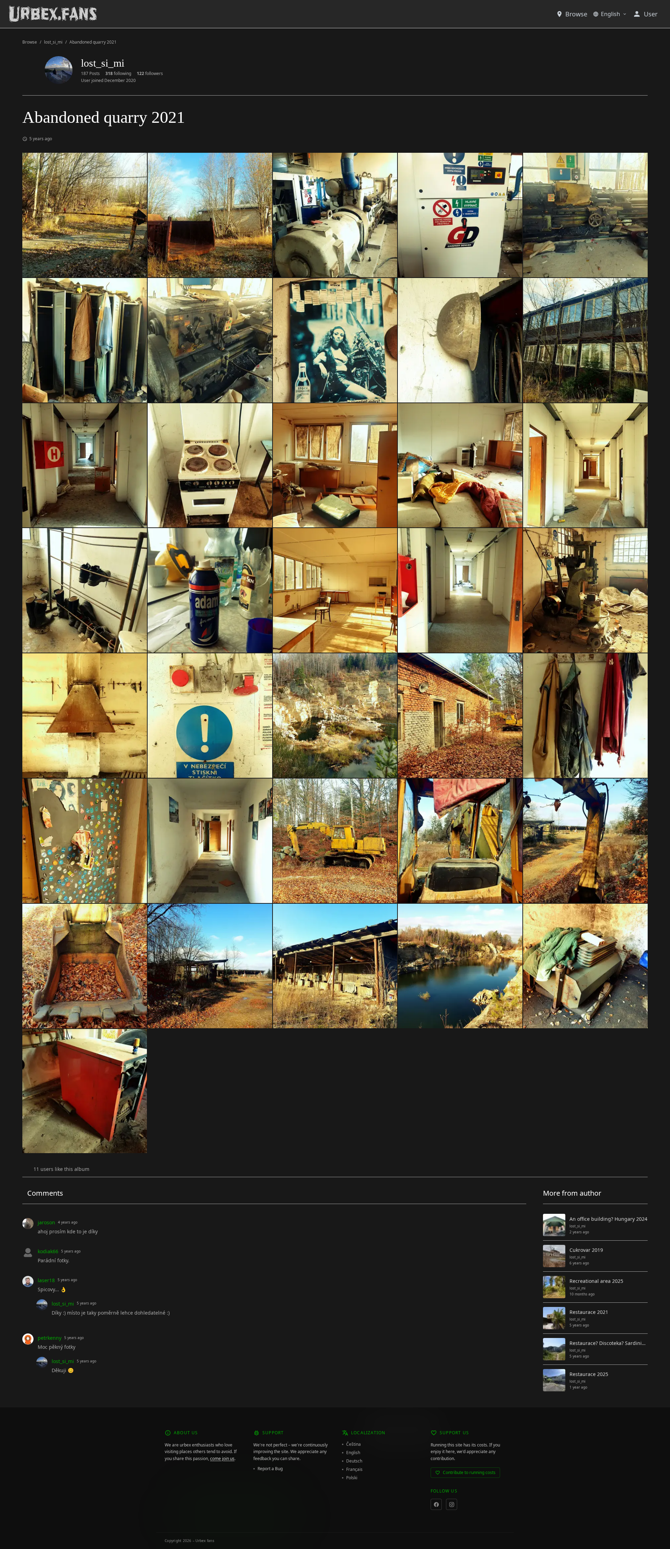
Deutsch (354, 1461)
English (610, 14)
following (118, 73)
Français (354, 1469)
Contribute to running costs (469, 1472)
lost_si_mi (53, 42)
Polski (351, 1478)
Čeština (353, 1444)
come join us (222, 1458)
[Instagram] (451, 1504)
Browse (576, 14)
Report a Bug (270, 1469)
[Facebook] (436, 1504)
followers (150, 73)
